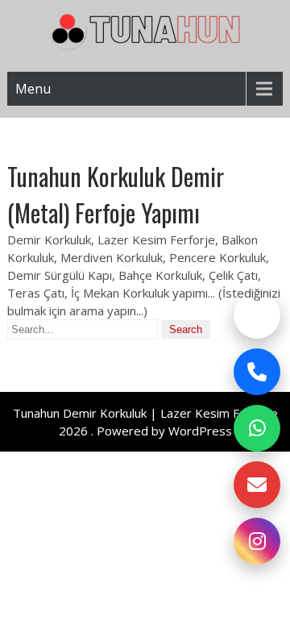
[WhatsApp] (257, 428)
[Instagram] (257, 541)
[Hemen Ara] (257, 371)
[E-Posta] (257, 484)
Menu (33, 89)
